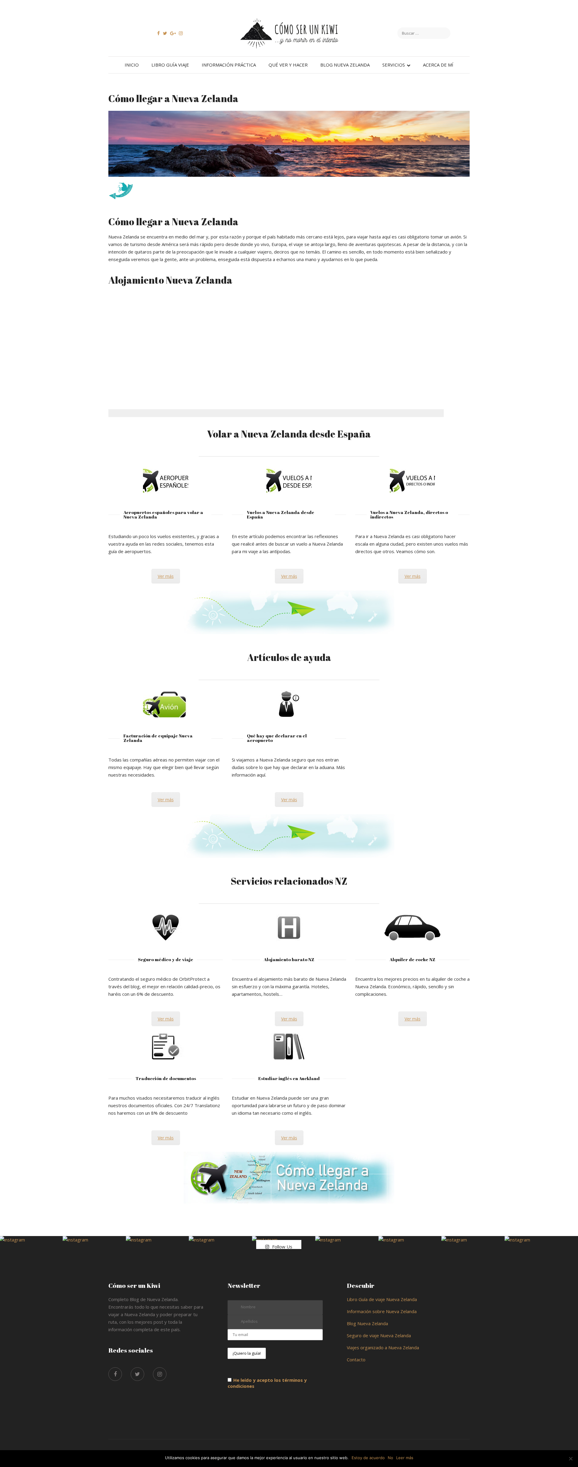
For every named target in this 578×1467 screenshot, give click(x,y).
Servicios (393, 65)
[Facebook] (115, 1374)
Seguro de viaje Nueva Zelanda (379, 1335)
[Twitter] (137, 1374)
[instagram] (159, 1374)
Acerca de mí (438, 65)
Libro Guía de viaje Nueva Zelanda (382, 1299)
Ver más (166, 576)
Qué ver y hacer (288, 65)
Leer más (404, 1457)
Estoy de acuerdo (368, 1457)
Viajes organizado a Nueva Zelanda (383, 1347)
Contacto (356, 1359)
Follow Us (282, 1247)
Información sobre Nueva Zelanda (382, 1311)
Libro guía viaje (170, 65)
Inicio (132, 65)
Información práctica (229, 65)
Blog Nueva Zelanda (345, 65)
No (390, 1457)
